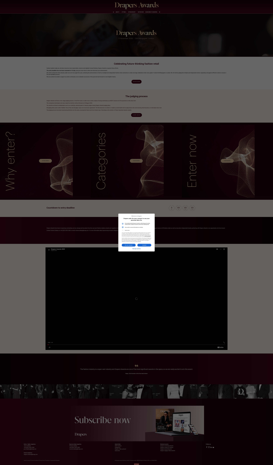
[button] (136, 230)
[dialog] (136, 232)
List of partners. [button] (147, 236)
